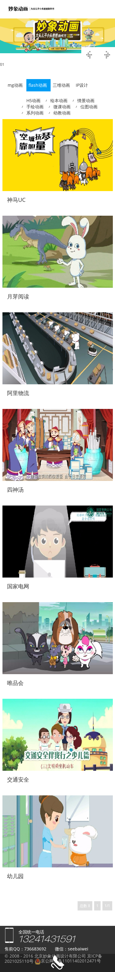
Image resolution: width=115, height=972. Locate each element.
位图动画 (89, 107)
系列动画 (35, 113)
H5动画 (33, 100)
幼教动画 (62, 113)
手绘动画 (35, 107)
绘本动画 (58, 100)
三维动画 (61, 85)
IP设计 (82, 85)
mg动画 (15, 85)
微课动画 (62, 107)
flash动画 (38, 85)
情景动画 (85, 100)
